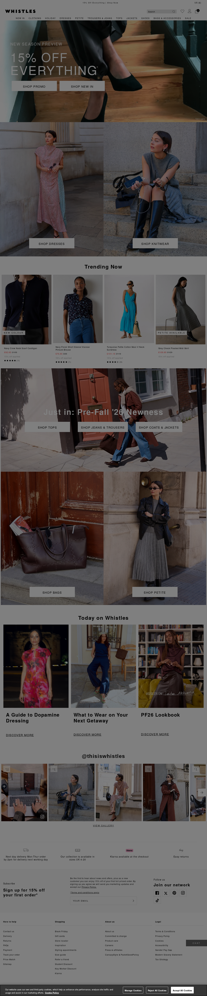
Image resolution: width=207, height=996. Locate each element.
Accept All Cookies (182, 990)
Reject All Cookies (157, 990)
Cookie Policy (52, 992)
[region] (103, 990)
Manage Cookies (133, 990)
